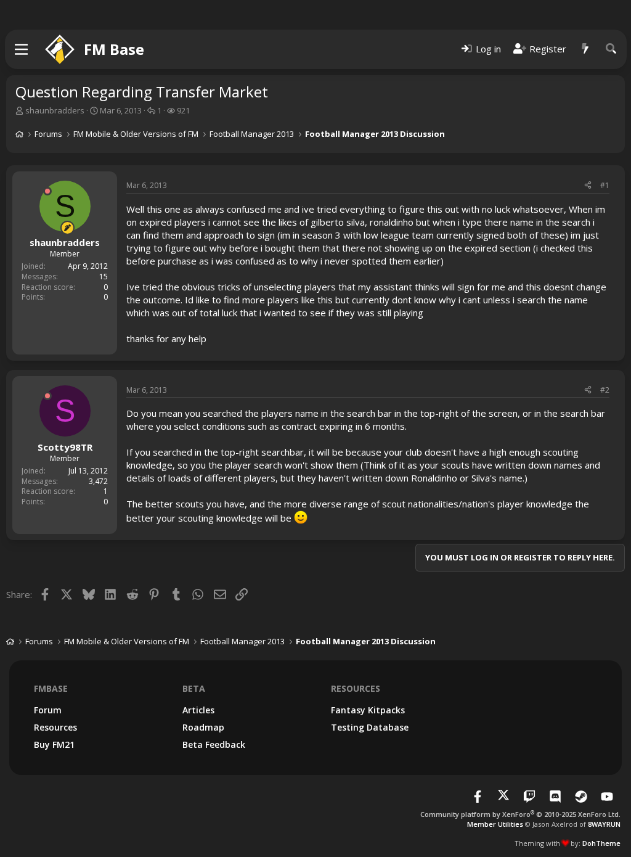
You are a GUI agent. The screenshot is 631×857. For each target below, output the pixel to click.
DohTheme (601, 843)
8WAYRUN (604, 824)
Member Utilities (495, 824)
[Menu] (21, 49)
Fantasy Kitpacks (368, 710)
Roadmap (203, 727)
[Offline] (47, 191)
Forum (48, 710)
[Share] (588, 186)
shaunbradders (54, 110)
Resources (55, 727)
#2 (604, 390)
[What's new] (585, 49)
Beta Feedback (213, 744)
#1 (604, 185)
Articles (198, 710)
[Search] (611, 49)
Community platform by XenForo (520, 814)
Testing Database (370, 727)
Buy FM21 (54, 744)
